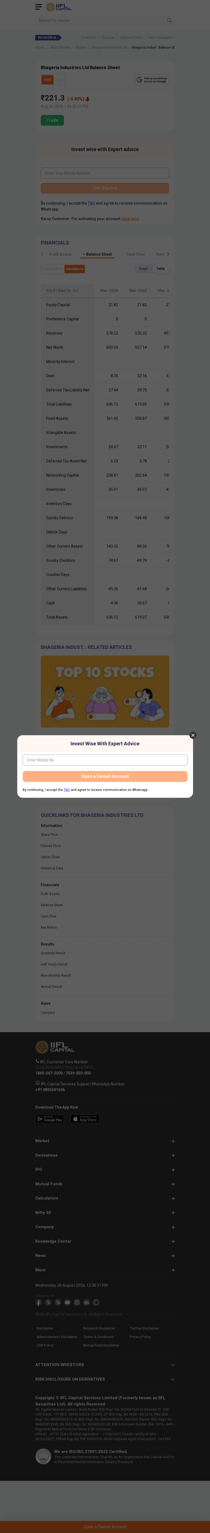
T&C (67, 790)
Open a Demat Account (105, 776)
